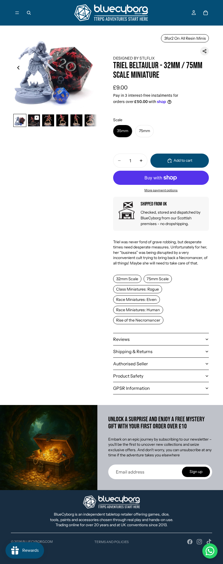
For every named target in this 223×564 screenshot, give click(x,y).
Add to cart (183, 160)
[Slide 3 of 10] (48, 120)
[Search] (29, 13)
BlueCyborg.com (38, 542)
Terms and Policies (111, 542)
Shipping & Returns (133, 351)
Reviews (121, 339)
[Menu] (17, 13)
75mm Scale (158, 278)
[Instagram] (199, 541)
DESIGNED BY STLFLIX (134, 58)
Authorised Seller (130, 363)
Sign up (196, 471)
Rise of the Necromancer (138, 320)
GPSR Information (131, 388)
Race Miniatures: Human (138, 309)
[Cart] (206, 13)
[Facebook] (190, 541)
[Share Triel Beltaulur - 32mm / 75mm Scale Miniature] (204, 51)
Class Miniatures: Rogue (137, 289)
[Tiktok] (209, 541)
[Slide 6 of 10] (91, 120)
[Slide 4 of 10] (62, 120)
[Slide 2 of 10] (34, 120)
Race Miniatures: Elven (136, 299)
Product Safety (128, 376)
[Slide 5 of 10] (76, 120)
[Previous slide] (17, 68)
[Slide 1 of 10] (20, 120)
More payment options (161, 190)
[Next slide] (91, 68)
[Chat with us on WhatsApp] (210, 551)
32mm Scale (127, 278)
